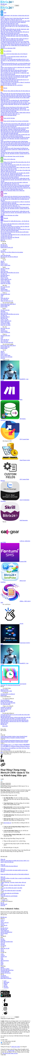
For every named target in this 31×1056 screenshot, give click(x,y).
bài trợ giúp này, (7, 822)
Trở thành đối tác (5, 977)
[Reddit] (5, 1014)
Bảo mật (6, 986)
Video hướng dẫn (5, 930)
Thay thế (3, 943)
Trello (2, 959)
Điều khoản (6, 982)
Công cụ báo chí (4, 922)
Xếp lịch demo (4, 933)
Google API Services (6, 972)
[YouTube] (6, 1006)
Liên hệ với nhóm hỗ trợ (6, 932)
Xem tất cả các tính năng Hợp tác (8, 115)
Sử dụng (3, 944)
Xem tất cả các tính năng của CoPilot (9, 215)
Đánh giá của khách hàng (7, 941)
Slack (2, 962)
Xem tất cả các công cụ (6, 238)
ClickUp (3, 955)
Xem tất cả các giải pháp (6, 356)
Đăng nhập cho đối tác (6, 978)
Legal (5, 980)
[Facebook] (5, 1002)
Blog (2, 752)
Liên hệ (2, 924)
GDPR (5, 985)
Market (2, 967)
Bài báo (2, 939)
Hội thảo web (4, 929)
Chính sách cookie (15, 1046)
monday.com (4, 956)
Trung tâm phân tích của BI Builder (9, 896)
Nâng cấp (3, 894)
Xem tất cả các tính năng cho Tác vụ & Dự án (11, 85)
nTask (2, 963)
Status (2, 934)
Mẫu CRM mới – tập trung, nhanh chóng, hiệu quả (13, 885)
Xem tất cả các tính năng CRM (8, 48)
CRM (2, 883)
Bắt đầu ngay (4, 4)
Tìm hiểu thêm (11, 1050)
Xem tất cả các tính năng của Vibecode (10, 237)
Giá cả (2, 921)
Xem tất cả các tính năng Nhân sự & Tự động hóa (12, 190)
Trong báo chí (4, 925)
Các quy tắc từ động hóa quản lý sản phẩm (11, 890)
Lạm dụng (6, 987)
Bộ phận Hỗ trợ (4, 928)
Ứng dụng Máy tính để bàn (7, 970)
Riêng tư (6, 983)
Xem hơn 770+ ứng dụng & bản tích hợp (10, 685)
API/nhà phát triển (5, 971)
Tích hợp (3, 358)
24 (6, 900)
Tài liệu (2, 951)
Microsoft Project (5, 960)
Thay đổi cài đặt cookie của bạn (10, 1053)
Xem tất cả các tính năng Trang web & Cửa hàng (12, 156)
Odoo (2, 964)
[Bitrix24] (7, 2)
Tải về (2, 949)
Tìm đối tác (3, 975)
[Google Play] (6, 996)
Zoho (2, 958)
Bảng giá (3, 240)
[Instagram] (5, 1010)
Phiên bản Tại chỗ (5, 948)
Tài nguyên (3, 945)
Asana (2, 953)
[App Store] (5, 993)
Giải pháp (3, 940)
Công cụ (3, 919)
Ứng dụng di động (5, 968)
